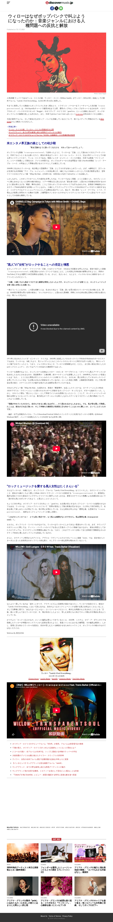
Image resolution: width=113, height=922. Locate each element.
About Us (44, 916)
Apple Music (45, 678)
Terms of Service (55, 916)
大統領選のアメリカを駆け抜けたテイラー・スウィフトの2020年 (38, 755)
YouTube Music (78, 678)
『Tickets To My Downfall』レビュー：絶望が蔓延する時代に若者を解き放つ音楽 (44, 775)
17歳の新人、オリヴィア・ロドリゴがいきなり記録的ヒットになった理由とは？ (44, 748)
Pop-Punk (60, 827)
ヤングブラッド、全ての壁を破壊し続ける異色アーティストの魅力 (35, 132)
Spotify (55, 678)
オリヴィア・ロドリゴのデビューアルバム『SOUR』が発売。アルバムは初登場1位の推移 (47, 744)
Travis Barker (87, 827)
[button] (8, 3)
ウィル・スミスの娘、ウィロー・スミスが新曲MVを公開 (31, 129)
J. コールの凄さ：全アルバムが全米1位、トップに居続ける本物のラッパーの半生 (44, 752)
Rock (78, 827)
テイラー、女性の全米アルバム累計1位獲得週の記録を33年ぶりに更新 (40, 759)
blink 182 (35, 827)
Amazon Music (65, 678)
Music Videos (45, 827)
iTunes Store (33, 678)
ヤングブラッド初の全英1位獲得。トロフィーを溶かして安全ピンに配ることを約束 (45, 771)
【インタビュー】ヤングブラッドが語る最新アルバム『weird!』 (37, 763)
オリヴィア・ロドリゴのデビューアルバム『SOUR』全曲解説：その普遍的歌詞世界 (42, 135)
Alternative (25, 827)
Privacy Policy (67, 916)
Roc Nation (70, 827)
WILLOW (97, 827)
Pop (53, 827)
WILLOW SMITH (13, 829)
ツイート (79, 114)
